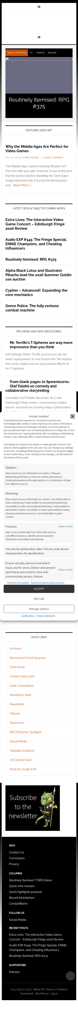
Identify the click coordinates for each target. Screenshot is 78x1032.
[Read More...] (22, 185)
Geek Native (39, 22)
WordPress (41, 993)
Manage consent (70, 975)
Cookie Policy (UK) (22, 676)
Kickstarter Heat (20, 695)
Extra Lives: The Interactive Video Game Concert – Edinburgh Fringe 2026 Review (35, 224)
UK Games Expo (21, 760)
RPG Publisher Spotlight (25, 732)
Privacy (14, 864)
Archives (15, 648)
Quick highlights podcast (25, 892)
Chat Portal (17, 667)
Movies (52, 53)
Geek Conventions (22, 685)
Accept (39, 589)
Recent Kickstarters (22, 897)
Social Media (18, 741)
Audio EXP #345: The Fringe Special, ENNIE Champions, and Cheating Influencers (36, 243)
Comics (40, 53)
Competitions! (18, 903)
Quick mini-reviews (21, 886)
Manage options (39, 609)
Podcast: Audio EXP (23, 769)
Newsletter (17, 704)
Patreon (15, 713)
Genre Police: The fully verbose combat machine (32, 308)
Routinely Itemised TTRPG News (30, 880)
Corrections (17, 858)
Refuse (39, 599)
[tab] (16, 52)
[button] (72, 416)
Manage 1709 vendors (18, 582)
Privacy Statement (46, 615)
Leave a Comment (53, 157)
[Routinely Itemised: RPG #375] (39, 75)
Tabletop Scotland (22, 750)
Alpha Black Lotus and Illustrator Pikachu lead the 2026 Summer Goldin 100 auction (38, 274)
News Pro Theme (43, 989)
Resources (17, 723)
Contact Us (16, 852)
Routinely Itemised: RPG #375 (39, 102)
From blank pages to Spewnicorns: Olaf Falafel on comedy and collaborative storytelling (37, 386)
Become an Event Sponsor (28, 658)
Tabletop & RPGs (16, 53)
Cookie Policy (28, 615)
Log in (54, 993)
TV (31, 53)
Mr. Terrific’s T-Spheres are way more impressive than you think (41, 344)
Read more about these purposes (47, 582)
